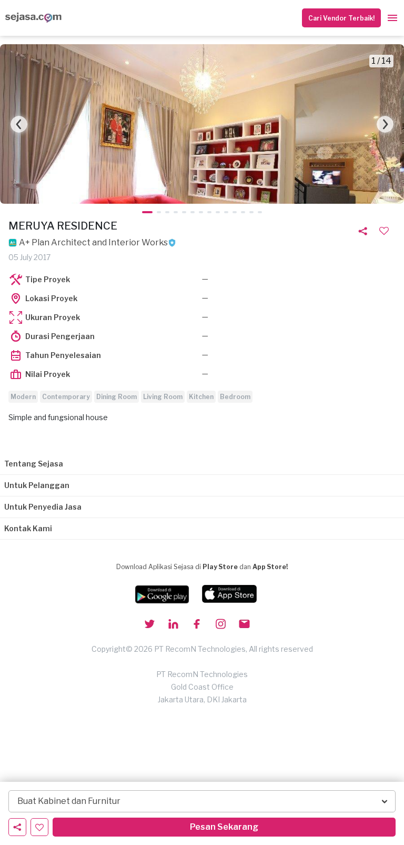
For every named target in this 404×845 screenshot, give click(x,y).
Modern (23, 397)
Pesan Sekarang (224, 827)
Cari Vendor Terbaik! (341, 18)
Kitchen (201, 397)
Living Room (163, 397)
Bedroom (235, 397)
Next (385, 124)
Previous (19, 124)
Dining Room (116, 397)
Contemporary (66, 397)
